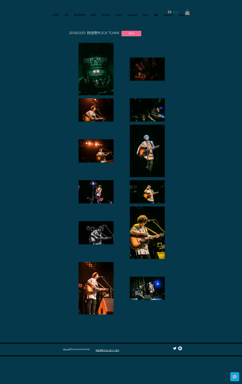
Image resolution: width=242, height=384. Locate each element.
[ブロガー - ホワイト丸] (180, 348)
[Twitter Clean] (175, 348)
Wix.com (66, 349)
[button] (187, 12)
